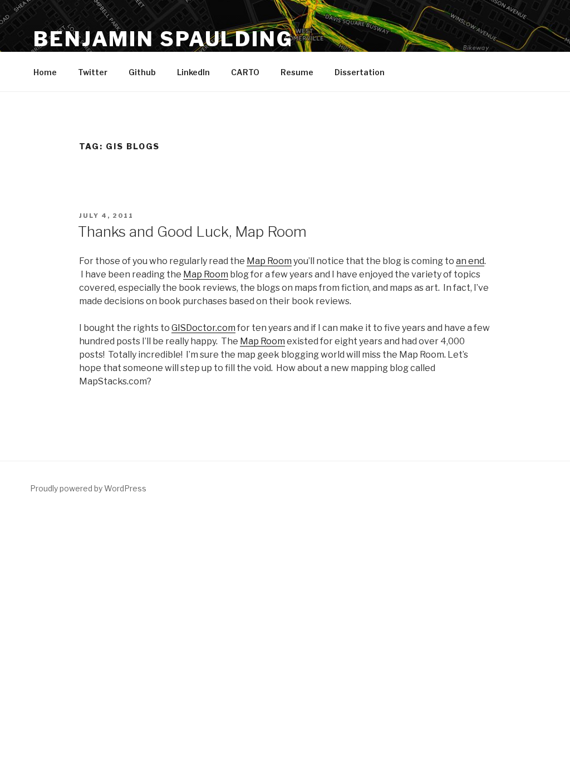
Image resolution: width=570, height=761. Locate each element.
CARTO (245, 72)
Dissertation (360, 72)
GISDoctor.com (203, 328)
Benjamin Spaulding (163, 39)
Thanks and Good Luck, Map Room (192, 231)
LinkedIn (193, 72)
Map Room (269, 261)
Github (142, 72)
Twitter (92, 72)
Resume (297, 72)
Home (45, 72)
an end (470, 261)
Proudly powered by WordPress (88, 488)
